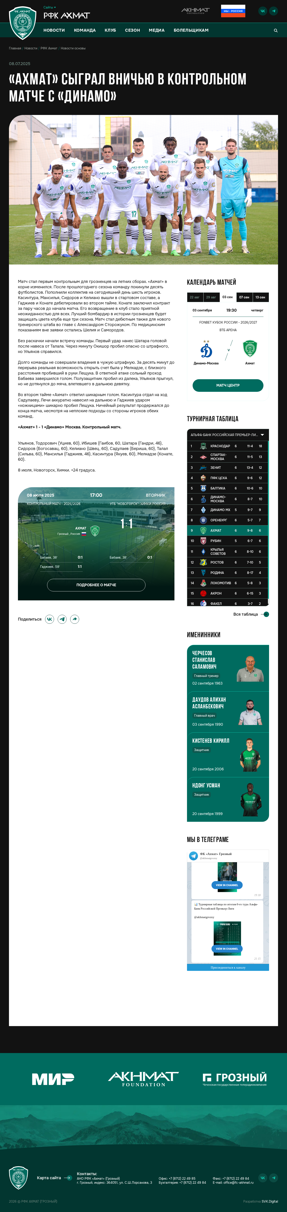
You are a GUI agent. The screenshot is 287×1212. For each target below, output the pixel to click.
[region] (228, 523)
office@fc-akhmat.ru (239, 1183)
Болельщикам (191, 30)
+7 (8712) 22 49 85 (182, 1179)
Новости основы (73, 48)
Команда (85, 30)
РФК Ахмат (49, 48)
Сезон (132, 30)
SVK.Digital (270, 1201)
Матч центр (228, 385)
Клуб (110, 30)
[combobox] (228, 435)
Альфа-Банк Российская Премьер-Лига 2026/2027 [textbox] (224, 435)
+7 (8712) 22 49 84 (192, 1183)
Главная (15, 48)
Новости (54, 30)
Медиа (157, 30)
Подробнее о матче (96, 585)
